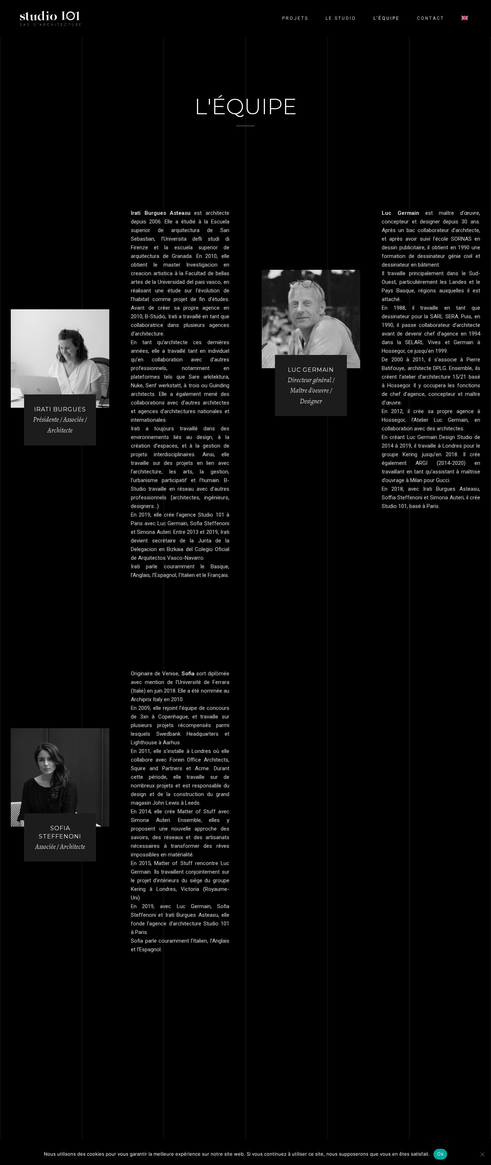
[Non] (482, 1154)
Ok (440, 1154)
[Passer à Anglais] (465, 18)
